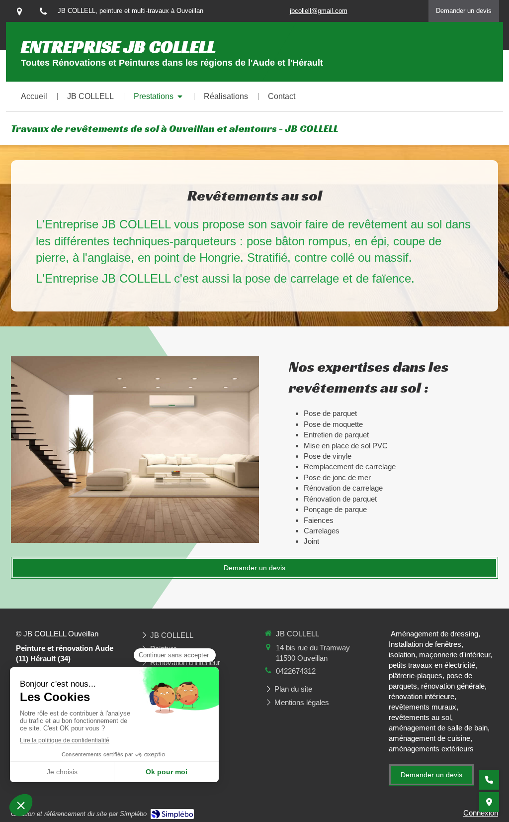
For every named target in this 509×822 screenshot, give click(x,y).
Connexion (480, 813)
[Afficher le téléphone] (489, 780)
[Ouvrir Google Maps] (489, 802)
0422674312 (296, 671)
